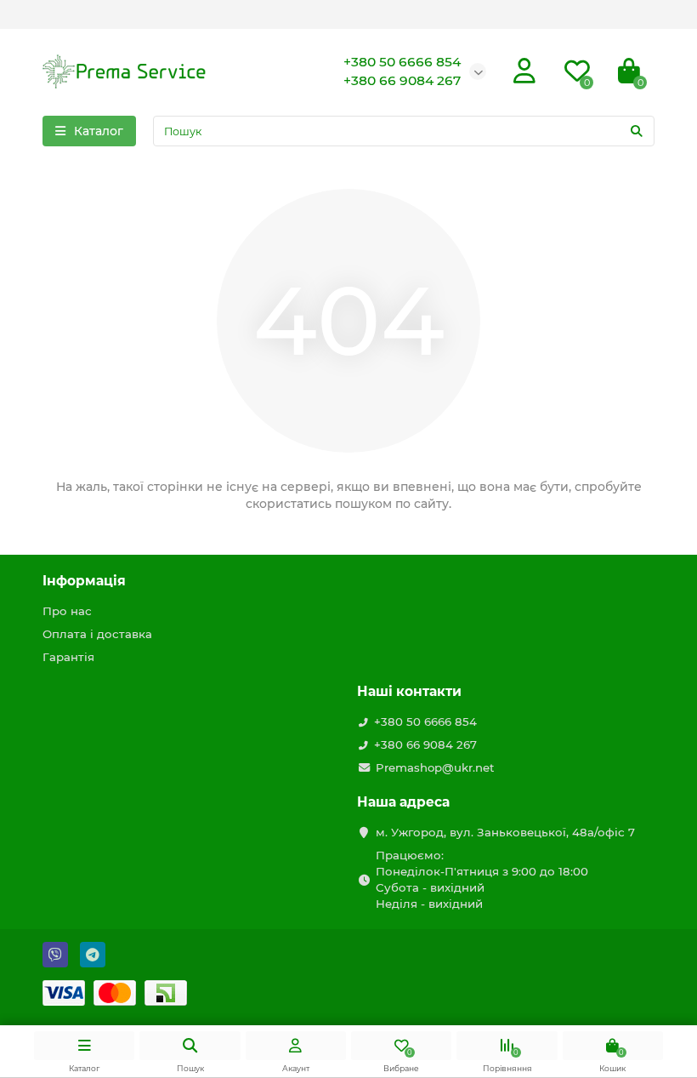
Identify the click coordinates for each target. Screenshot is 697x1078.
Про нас (67, 611)
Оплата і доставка (97, 634)
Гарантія (68, 657)
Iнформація (84, 581)
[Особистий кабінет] (524, 71)
